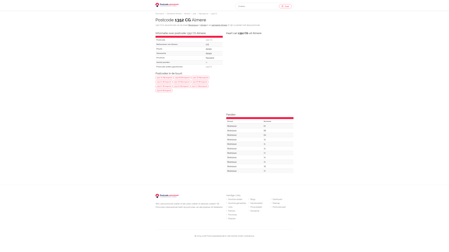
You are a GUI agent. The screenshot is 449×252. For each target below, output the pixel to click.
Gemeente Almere (174, 14)
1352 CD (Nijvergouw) (200, 77)
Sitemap (276, 203)
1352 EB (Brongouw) (182, 77)
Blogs (252, 199)
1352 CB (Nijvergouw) (182, 82)
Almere (187, 14)
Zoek (286, 6)
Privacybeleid (256, 207)
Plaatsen (232, 218)
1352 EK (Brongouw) (164, 90)
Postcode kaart (279, 207)
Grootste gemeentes (237, 203)
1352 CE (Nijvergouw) (164, 77)
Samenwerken (256, 203)
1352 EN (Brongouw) (199, 82)
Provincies (232, 215)
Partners (231, 211)
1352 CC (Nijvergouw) (199, 86)
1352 (194, 14)
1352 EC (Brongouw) (164, 86)
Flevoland (160, 14)
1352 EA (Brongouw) (181, 86)
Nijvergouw (203, 14)
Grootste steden (235, 199)
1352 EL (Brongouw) (164, 82)
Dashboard (277, 199)
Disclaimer (254, 211)
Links (230, 207)
